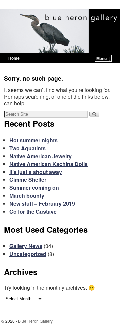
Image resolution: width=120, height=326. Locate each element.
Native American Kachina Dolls (48, 164)
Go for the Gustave (33, 211)
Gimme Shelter (27, 179)
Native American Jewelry (40, 156)
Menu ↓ (103, 58)
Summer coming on (34, 187)
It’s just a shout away (35, 172)
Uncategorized (27, 254)
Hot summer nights (33, 140)
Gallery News (25, 246)
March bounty (26, 195)
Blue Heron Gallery (37, 5)
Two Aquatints (27, 148)
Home (14, 58)
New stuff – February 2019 (42, 203)
